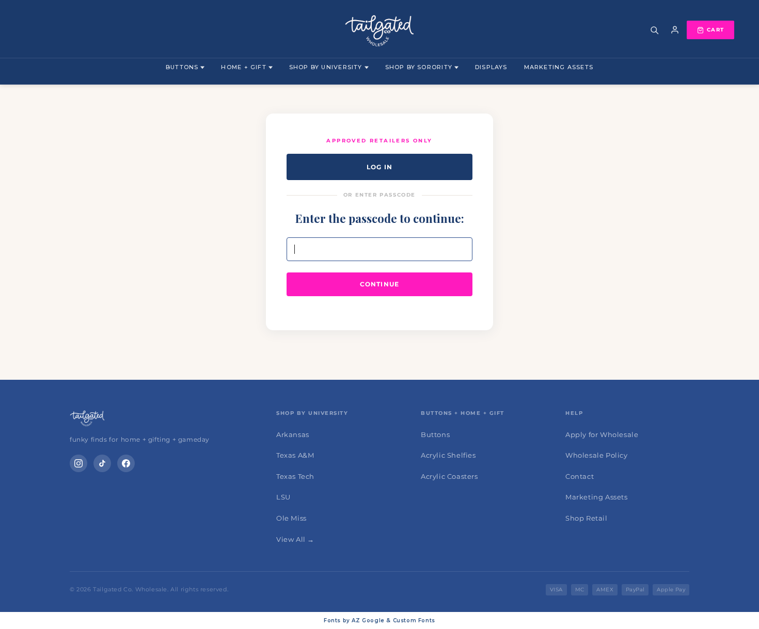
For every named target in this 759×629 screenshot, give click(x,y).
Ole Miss (291, 518)
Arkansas (292, 434)
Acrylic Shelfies (448, 455)
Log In (379, 167)
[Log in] (675, 30)
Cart (715, 29)
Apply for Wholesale (601, 434)
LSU (283, 497)
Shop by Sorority (418, 67)
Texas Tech (295, 476)
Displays (491, 67)
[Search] (654, 30)
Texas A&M (295, 455)
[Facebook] (126, 463)
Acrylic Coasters (449, 476)
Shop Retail (586, 518)
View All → (295, 539)
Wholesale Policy (596, 455)
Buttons (182, 67)
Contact (579, 476)
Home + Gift (243, 67)
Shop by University (325, 67)
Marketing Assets (558, 67)
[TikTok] (102, 463)
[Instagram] (78, 463)
